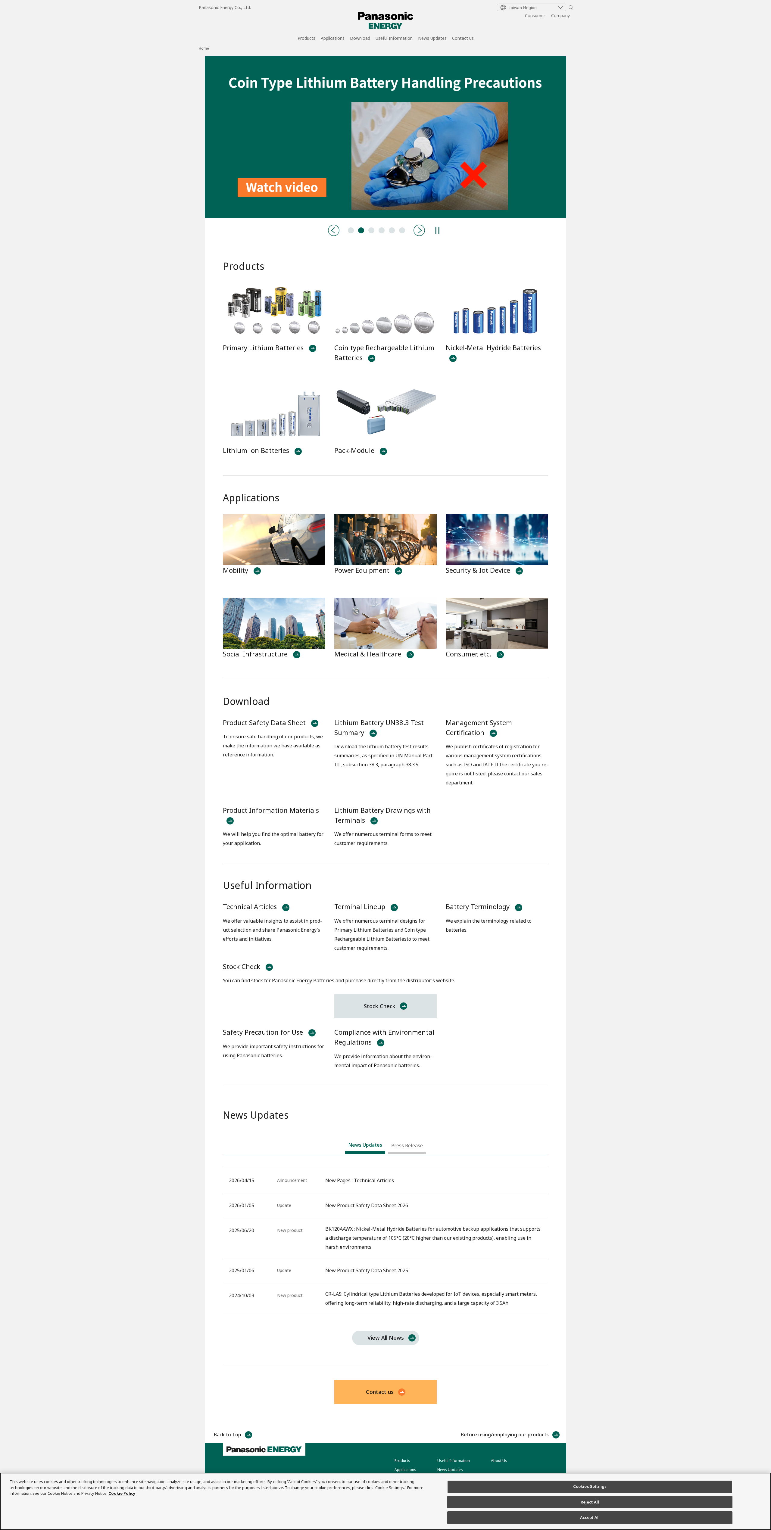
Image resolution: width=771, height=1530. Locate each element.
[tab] (365, 1146)
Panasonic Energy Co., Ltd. (225, 7)
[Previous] (334, 230)
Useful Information (394, 38)
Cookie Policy (121, 1493)
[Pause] (437, 230)
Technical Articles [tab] (351, 230)
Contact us (463, 38)
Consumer (535, 15)
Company (560, 15)
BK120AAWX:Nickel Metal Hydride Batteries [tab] (382, 230)
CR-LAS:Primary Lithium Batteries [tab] (392, 230)
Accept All (590, 1517)
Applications (333, 38)
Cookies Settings (590, 1486)
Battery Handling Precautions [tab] (361, 230)
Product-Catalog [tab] (371, 230)
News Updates (432, 38)
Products (306, 38)
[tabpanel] (385, 137)
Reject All (590, 1502)
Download (360, 38)
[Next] (419, 230)
